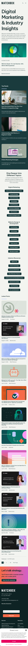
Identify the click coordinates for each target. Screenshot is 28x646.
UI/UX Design (14, 231)
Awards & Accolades (14, 281)
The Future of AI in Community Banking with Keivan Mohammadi (11, 551)
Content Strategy (14, 194)
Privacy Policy (21, 626)
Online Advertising (14, 197)
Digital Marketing (5, 625)
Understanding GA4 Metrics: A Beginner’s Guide (10, 134)
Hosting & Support (14, 247)
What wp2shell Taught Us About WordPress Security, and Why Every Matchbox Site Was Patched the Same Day (13, 424)
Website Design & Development (8, 623)
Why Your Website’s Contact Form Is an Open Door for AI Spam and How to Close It (14, 466)
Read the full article (6, 73)
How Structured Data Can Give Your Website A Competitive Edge (12, 107)
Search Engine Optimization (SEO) (14, 190)
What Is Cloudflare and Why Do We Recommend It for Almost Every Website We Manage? (14, 359)
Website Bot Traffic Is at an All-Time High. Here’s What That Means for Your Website (14, 381)
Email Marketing (14, 204)
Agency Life (14, 261)
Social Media (14, 201)
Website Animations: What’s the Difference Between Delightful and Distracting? (13, 317)
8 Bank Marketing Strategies (10, 159)
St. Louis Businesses (14, 290)
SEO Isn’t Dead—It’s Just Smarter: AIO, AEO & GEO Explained (13, 64)
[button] (26, 630)
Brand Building (14, 227)
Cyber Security (14, 243)
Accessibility (14, 239)
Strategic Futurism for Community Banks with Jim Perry (11, 338)
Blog (19, 625)
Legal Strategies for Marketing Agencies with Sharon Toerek (11, 487)
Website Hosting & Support (7, 626)
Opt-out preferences (10, 644)
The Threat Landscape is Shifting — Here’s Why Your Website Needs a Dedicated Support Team (13, 530)
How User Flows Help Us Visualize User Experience (13, 445)
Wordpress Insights (14, 251)
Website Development (14, 235)
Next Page (15, 562)
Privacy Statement (18, 644)
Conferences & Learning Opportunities (14, 277)
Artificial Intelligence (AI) (14, 215)
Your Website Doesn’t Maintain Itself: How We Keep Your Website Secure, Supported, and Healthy (13, 402)
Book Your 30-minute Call (9, 580)
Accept (14, 641)
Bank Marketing (14, 285)
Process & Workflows (14, 269)
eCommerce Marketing (14, 208)
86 (10, 562)
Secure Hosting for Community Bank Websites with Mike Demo (13, 509)
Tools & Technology (14, 265)
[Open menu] (25, 3)
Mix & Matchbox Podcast (14, 273)
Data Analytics (14, 211)
